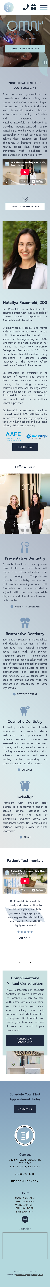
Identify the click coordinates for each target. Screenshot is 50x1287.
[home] (9, 7)
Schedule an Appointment (25, 48)
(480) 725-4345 (25, 1173)
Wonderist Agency (23, 1274)
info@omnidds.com (25, 1181)
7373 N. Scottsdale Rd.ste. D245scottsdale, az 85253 (25, 1163)
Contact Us (25, 1109)
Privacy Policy (37, 1274)
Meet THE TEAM (25, 446)
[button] (43, 7)
